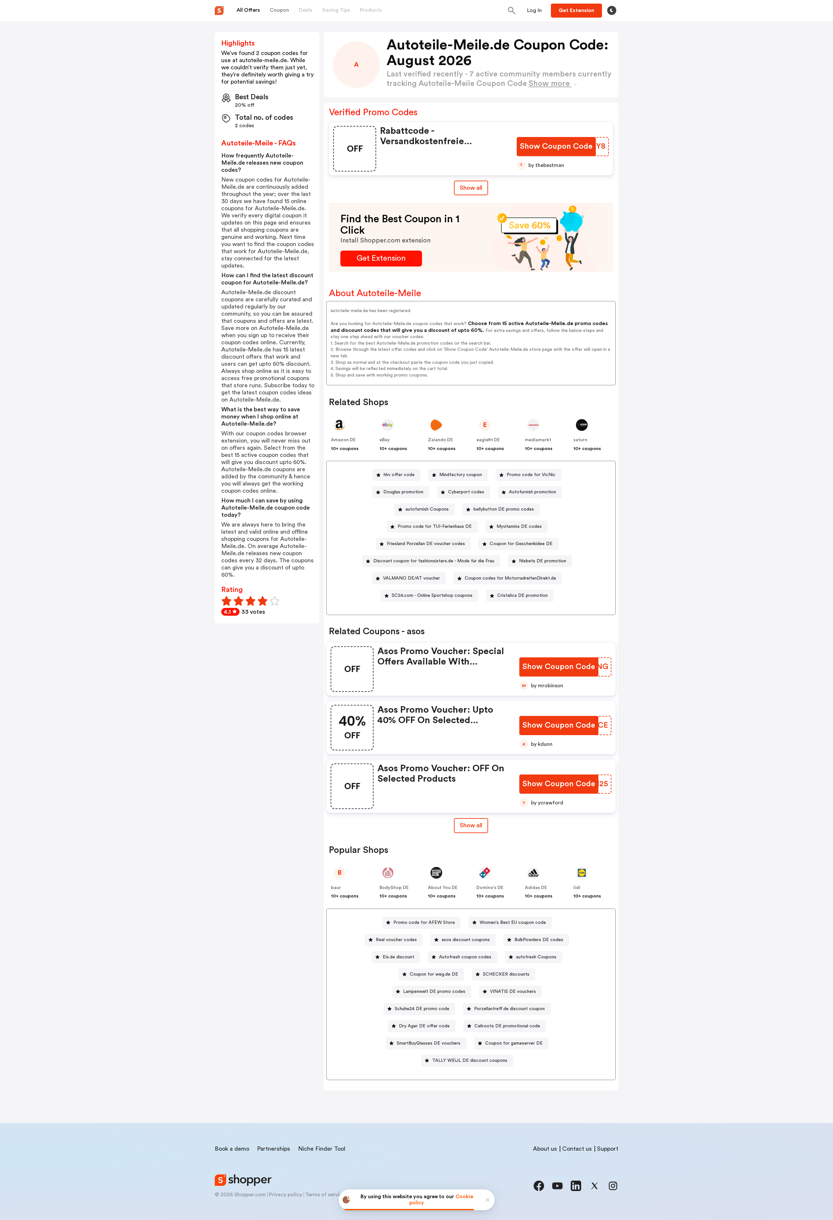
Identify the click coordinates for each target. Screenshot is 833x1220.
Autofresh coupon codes (465, 957)
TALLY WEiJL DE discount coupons (469, 1060)
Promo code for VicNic (531, 475)
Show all (471, 188)
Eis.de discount (398, 957)
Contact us (577, 1149)
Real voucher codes (396, 940)
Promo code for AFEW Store (424, 922)
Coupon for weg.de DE (434, 974)
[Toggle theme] (611, 10)
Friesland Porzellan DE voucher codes (426, 543)
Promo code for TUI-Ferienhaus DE (435, 526)
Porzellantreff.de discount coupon (509, 1009)
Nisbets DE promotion (542, 561)
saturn (580, 440)
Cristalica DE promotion (522, 595)
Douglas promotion (403, 492)
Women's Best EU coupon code (513, 922)
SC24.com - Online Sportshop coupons (432, 595)
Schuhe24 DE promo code (422, 1009)
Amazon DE (343, 440)
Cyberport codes (466, 492)
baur (336, 887)
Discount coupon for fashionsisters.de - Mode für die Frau (433, 561)
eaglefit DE (488, 440)
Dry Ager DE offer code (424, 1026)
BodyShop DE (394, 887)
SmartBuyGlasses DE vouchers (428, 1043)
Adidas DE (536, 887)
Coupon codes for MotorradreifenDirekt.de (510, 578)
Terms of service (325, 1194)
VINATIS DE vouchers (513, 991)
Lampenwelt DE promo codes (434, 991)
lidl (576, 887)
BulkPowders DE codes (538, 940)
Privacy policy (285, 1194)
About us (545, 1149)
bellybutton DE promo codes (503, 509)
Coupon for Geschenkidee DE (521, 543)
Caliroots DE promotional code (507, 1026)
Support (607, 1149)
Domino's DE (489, 887)
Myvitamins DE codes (519, 526)
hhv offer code (399, 475)
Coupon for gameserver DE (514, 1043)
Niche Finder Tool (321, 1149)
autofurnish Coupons (427, 509)
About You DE (442, 887)
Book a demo (232, 1149)
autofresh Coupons (536, 957)
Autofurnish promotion (532, 492)
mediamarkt (538, 440)
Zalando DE (440, 440)
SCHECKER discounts (506, 974)
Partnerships (273, 1149)
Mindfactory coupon (460, 475)
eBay (384, 440)
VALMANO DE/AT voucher (411, 578)
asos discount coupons (466, 940)
